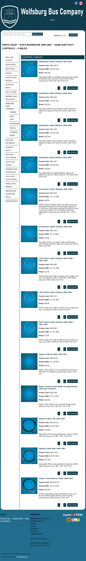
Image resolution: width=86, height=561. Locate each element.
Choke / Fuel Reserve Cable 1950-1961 (56, 478)
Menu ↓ (53, 20)
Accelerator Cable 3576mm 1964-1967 (55, 227)
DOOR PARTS (10, 64)
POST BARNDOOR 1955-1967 (36, 44)
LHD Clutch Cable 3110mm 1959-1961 (55, 292)
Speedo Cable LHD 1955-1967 (52, 419)
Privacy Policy (5, 518)
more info (64, 81)
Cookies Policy (17, 518)
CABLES (22, 48)
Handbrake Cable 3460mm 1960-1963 (55, 125)
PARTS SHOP (9, 44)
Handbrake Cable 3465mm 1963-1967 (55, 157)
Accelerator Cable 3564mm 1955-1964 (55, 189)
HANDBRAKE (15, 124)
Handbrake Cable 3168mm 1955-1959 (55, 62)
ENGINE (8, 73)
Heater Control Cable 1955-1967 (53, 354)
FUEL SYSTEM (10, 92)
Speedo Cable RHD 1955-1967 (52, 448)
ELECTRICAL (10, 69)
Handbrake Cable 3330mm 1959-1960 (55, 93)
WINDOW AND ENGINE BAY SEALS (10, 194)
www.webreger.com (22, 557)
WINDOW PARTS (11, 201)
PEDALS (13, 128)
